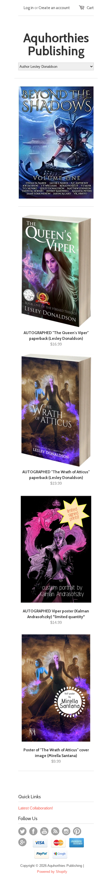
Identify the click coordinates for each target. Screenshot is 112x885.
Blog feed (55, 831)
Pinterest (77, 831)
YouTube (44, 831)
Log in (29, 7)
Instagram (66, 831)
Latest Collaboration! (35, 808)
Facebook (33, 831)
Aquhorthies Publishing (56, 44)
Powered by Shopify (52, 872)
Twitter (22, 831)
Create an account (54, 7)
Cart (90, 7)
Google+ (22, 842)
